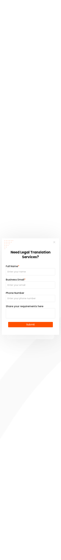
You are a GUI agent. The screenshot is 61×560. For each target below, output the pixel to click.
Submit (30, 324)
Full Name (12, 266)
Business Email (15, 279)
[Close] (54, 242)
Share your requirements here (24, 306)
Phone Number (15, 293)
